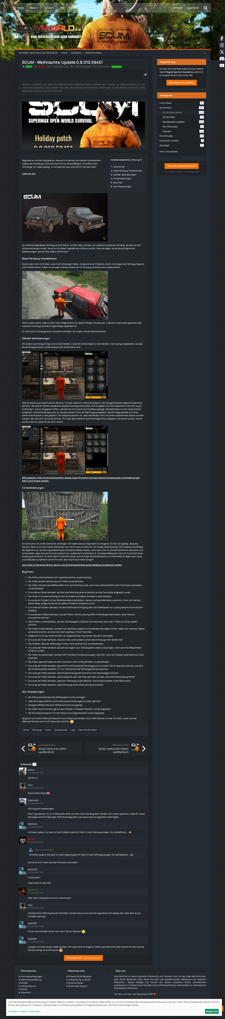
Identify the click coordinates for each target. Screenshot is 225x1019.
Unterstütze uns (28, 986)
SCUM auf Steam (76, 982)
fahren (59, 251)
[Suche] (206, 7)
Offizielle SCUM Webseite (80, 976)
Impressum (26, 992)
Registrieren (193, 7)
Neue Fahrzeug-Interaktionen (127, 170)
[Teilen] (145, 74)
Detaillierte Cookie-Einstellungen (24, 1011)
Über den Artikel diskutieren (181, 165)
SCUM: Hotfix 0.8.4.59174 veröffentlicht (52, 750)
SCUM (26, 729)
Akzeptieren (212, 1011)
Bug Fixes (117, 182)
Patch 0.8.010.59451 (87, 729)
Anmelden (178, 7)
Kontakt (24, 982)
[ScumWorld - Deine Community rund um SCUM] (112, 30)
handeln (140, 415)
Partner (24, 989)
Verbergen (136, 159)
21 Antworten (103, 66)
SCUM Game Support (78, 986)
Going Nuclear (60, 729)
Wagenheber (135, 647)
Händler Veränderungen (124, 174)
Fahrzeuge (37, 729)
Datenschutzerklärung (31, 979)
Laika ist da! (119, 166)
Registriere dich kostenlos (179, 71)
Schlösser (94, 402)
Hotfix (48, 729)
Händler (26, 338)
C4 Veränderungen (122, 178)
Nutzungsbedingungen (31, 976)
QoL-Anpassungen (122, 186)
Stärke (35, 697)
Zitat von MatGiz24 (44, 849)
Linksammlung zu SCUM (79, 979)
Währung (89, 412)
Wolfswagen (56, 643)
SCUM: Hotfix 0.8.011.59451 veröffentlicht (113, 750)
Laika (93, 166)
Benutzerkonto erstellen (181, 82)
